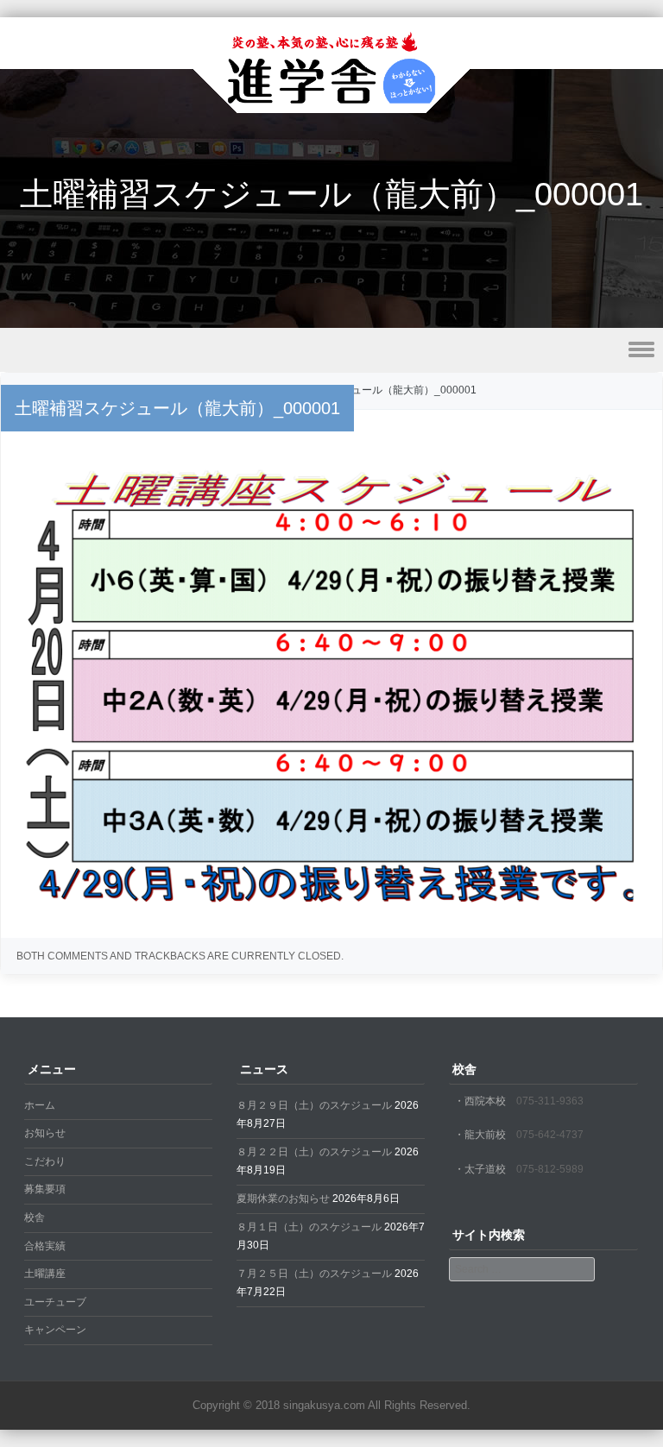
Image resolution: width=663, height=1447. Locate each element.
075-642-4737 (550, 1135)
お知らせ (45, 1133)
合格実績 (45, 1246)
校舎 (34, 1217)
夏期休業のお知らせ (283, 1198)
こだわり (45, 1161)
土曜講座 (45, 1274)
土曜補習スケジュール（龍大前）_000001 (378, 390)
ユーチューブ (55, 1302)
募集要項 (45, 1189)
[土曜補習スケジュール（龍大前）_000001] (331, 908)
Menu (331, 350)
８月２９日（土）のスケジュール (314, 1105)
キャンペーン (55, 1330)
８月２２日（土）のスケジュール (314, 1152)
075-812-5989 (550, 1169)
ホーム (39, 1105)
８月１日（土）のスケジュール (309, 1227)
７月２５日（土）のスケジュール (314, 1274)
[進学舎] (331, 102)
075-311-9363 (550, 1101)
